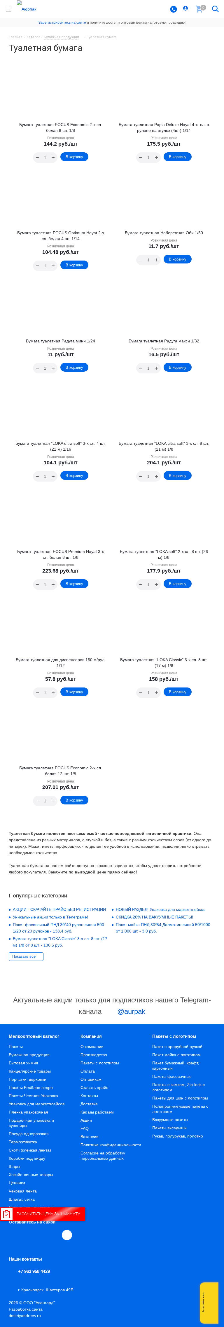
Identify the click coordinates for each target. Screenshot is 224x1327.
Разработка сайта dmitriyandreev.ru (26, 1312)
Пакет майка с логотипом (176, 1054)
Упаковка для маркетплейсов (36, 1104)
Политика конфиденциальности (110, 1144)
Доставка (89, 1104)
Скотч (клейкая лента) (30, 1150)
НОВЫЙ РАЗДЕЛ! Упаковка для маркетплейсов (160, 909)
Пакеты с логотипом (99, 1063)
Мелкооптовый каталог (34, 1036)
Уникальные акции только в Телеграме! (50, 917)
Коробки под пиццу (27, 1158)
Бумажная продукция (29, 1054)
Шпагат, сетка (22, 1199)
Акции (86, 1120)
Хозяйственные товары (31, 1174)
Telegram (27, 1235)
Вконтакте (14, 1235)
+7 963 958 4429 (34, 1271)
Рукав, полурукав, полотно (177, 1136)
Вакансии (89, 1136)
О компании (92, 1046)
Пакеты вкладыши (169, 1128)
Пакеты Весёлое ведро (31, 1087)
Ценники (17, 1182)
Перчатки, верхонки (27, 1079)
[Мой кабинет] (186, 9)
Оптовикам (91, 1079)
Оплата (87, 1071)
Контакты (89, 1095)
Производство (93, 1054)
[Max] (67, 1235)
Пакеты (16, 1046)
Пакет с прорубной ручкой (177, 1046)
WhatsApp (54, 1235)
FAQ (84, 1128)
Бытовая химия (23, 1063)
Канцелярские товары (30, 1071)
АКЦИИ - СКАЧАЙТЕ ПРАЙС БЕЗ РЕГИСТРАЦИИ (59, 909)
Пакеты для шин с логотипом (180, 1098)
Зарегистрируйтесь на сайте (62, 22)
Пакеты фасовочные (172, 1076)
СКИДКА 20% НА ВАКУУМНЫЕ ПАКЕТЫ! (154, 917)
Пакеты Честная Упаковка (33, 1095)
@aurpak (130, 1011)
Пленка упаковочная (28, 1112)
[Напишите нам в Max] (210, 1291)
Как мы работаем (97, 1112)
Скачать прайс (94, 1087)
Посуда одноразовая (29, 1133)
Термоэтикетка (23, 1142)
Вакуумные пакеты (170, 1119)
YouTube (41, 1235)
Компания (91, 1036)
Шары (14, 1166)
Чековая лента (23, 1191)
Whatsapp (210, 1303)
